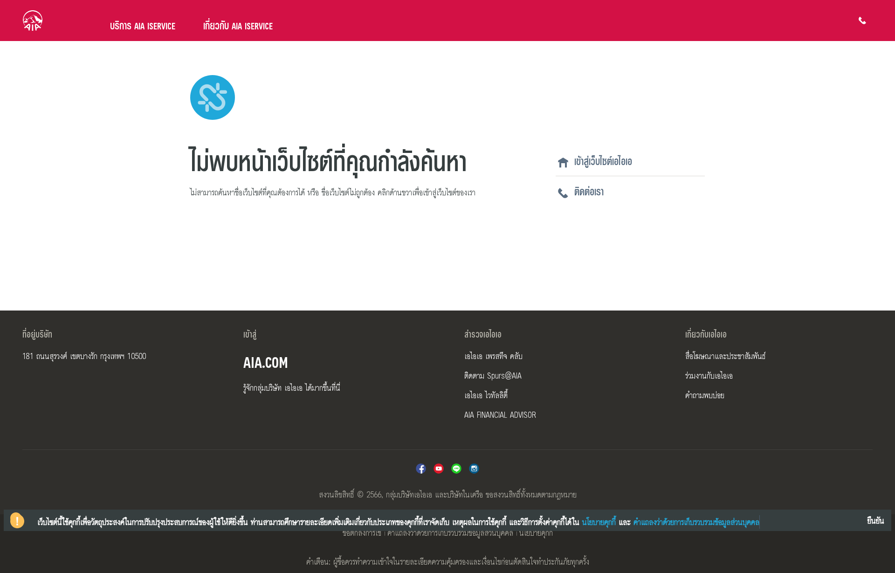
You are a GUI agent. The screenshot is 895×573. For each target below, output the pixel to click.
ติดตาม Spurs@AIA (493, 375)
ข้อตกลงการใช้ (362, 532)
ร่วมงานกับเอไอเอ (709, 375)
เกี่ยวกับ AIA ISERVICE (238, 25)
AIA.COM (265, 361)
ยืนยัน (875, 520)
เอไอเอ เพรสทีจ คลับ (493, 356)
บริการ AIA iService (142, 25)
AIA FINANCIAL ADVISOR (500, 414)
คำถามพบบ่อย (704, 395)
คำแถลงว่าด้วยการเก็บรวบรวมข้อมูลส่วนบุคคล (450, 532)
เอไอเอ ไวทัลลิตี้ (486, 395)
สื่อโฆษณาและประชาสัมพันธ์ (725, 356)
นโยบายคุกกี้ (536, 532)
